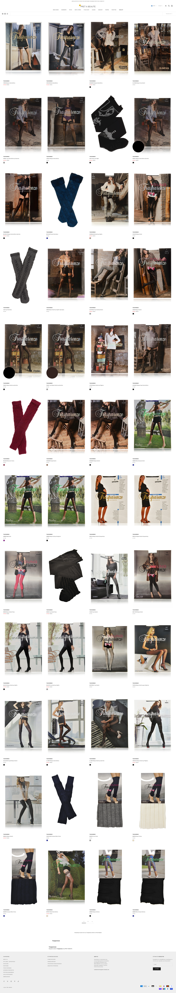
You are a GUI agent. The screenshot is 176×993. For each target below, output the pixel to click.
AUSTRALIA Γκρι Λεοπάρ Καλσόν (96, 309)
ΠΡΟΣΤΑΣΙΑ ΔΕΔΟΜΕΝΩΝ (8, 972)
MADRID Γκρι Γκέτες (93, 836)
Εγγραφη (157, 968)
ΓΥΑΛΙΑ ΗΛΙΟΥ (86, 9)
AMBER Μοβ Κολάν (7, 536)
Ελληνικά (160, 5)
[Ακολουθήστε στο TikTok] (18, 981)
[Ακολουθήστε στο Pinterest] (14, 981)
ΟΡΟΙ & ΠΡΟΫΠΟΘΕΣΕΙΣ (8, 974)
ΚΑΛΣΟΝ (93, 9)
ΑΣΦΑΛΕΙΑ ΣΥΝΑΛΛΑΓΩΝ (8, 970)
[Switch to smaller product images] (5, 14)
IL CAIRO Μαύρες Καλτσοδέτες (52, 760)
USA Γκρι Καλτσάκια (7, 309)
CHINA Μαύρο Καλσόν (137, 309)
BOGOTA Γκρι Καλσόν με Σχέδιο (52, 685)
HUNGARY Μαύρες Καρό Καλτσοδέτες (140, 385)
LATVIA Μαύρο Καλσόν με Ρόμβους (96, 385)
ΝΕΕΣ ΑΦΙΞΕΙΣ (56, 9)
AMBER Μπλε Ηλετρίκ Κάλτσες (139, 911)
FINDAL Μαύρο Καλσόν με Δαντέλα (10, 385)
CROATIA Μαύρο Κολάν (137, 234)
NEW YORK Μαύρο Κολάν (138, 611)
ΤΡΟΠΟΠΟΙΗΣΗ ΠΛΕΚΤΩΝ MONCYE (55, 963)
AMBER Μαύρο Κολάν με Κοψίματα (53, 536)
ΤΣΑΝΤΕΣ (107, 9)
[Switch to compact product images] (7, 14)
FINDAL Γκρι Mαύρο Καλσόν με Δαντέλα (54, 385)
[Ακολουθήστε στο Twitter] (7, 981)
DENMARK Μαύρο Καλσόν (94, 460)
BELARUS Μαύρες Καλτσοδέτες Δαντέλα (11, 234)
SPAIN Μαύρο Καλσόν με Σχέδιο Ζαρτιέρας (55, 309)
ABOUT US (5, 959)
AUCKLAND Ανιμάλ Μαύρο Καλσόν (10, 760)
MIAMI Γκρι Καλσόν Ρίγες (51, 611)
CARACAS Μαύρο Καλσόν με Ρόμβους (140, 760)
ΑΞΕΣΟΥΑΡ (100, 9)
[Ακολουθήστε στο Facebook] (4, 981)
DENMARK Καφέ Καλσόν (51, 460)
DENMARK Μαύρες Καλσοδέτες (96, 83)
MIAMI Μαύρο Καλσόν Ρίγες (9, 611)
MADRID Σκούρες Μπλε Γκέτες (9, 911)
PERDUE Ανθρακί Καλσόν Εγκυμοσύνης (140, 536)
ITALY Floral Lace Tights (94, 158)
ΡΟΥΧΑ (70, 9)
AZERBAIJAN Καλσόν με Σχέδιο (95, 234)
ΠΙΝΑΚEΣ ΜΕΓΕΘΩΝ (51, 961)
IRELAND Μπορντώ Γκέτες (8, 460)
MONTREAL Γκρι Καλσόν (94, 685)
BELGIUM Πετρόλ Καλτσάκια (52, 234)
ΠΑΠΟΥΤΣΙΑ (114, 9)
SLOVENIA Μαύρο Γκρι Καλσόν (139, 83)
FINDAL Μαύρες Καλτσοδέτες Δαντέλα (141, 158)
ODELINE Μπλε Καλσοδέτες (52, 83)
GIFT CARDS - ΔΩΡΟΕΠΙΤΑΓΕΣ (9, 961)
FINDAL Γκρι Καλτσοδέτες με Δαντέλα (11, 158)
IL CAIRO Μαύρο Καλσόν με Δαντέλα (96, 760)
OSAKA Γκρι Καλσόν (93, 611)
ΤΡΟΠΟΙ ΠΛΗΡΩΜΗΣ (7, 968)
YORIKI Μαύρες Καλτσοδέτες (9, 83)
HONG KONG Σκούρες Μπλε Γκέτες (53, 836)
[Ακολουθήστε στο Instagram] (11, 981)
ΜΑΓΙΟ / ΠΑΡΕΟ (78, 9)
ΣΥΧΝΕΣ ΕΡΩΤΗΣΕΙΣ (51, 959)
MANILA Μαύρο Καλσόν (8, 836)
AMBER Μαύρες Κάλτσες (94, 911)
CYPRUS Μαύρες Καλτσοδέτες (52, 158)
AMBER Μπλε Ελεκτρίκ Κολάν (139, 460)
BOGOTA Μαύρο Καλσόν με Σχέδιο (10, 685)
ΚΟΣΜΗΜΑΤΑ (63, 9)
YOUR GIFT (121, 9)
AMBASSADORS (6, 976)
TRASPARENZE (6, 81)
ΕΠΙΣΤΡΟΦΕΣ (5, 965)
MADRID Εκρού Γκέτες (137, 836)
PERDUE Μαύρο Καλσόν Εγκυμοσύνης (97, 536)
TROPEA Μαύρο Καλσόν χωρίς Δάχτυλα (141, 685)
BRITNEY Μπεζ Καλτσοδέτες (52, 911)
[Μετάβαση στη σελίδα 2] (92, 921)
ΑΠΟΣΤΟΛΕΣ (5, 963)
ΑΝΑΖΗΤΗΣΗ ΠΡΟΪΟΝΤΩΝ (53, 965)
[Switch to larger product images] (2, 14)
